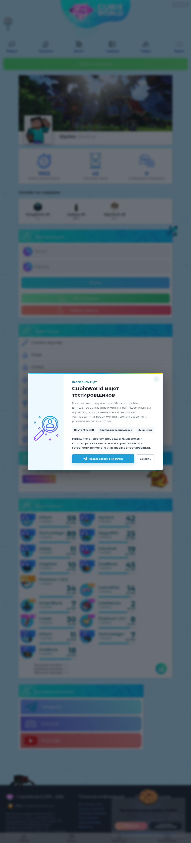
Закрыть (145, 458)
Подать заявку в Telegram (106, 458)
